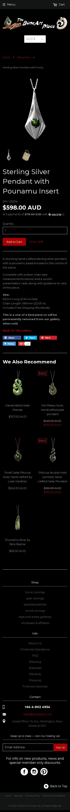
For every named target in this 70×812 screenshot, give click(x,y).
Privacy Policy (32, 795)
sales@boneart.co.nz (37, 714)
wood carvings (35, 610)
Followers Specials (35, 686)
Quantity (8, 223)
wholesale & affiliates (35, 623)
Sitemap (18, 795)
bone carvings (35, 592)
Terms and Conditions (54, 795)
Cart (61, 4)
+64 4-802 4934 (37, 707)
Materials (35, 668)
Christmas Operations (35, 649)
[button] (35, 214)
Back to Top (58, 786)
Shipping (35, 680)
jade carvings (35, 598)
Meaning (35, 661)
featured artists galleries (35, 617)
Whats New (23, 57)
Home (6, 57)
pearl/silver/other (35, 604)
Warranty (35, 674)
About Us (35, 643)
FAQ (35, 655)
